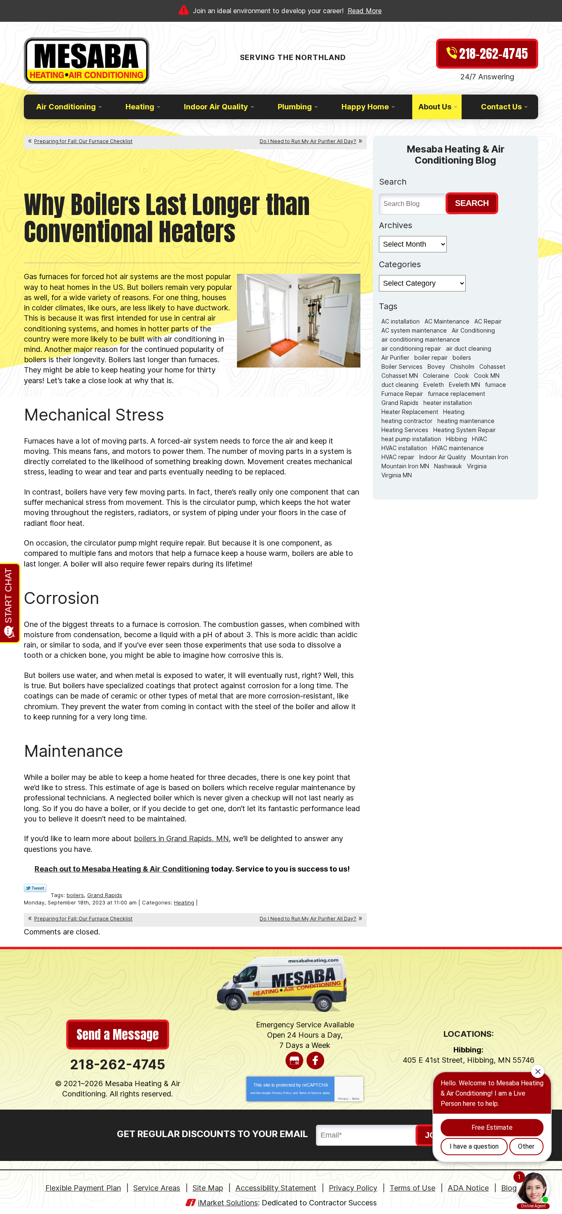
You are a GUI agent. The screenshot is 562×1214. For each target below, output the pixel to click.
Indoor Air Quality (442, 456)
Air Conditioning (473, 330)
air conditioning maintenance (420, 339)
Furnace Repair (402, 393)
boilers (75, 895)
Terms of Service (310, 1092)
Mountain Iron (489, 456)
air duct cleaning (468, 348)
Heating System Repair (464, 429)
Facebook (315, 1060)
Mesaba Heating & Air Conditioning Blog (455, 154)
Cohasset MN (399, 375)
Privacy (343, 1098)
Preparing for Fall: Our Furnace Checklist (83, 141)
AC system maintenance (414, 330)
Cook (461, 375)
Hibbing (456, 438)
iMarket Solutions (228, 1202)
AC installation (400, 321)
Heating (184, 902)
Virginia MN (396, 475)
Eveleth (433, 384)
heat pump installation (411, 438)
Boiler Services (402, 366)
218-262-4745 (117, 1065)
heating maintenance (466, 420)
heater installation (447, 402)
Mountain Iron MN (405, 465)
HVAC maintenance (458, 447)
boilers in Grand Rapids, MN (181, 838)
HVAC (479, 438)
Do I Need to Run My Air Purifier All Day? (308, 141)
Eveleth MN (464, 384)
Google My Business (294, 1060)
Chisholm (462, 366)
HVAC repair (397, 456)
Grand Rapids (104, 895)
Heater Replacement (409, 411)
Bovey (436, 366)
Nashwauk (448, 465)
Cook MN (486, 375)
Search (472, 203)
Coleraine (436, 375)
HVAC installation (404, 447)
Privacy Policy (282, 1092)
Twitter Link (35, 888)
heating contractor (406, 420)
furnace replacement (456, 393)
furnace (495, 384)
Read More (365, 11)
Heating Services (404, 429)
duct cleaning (399, 384)
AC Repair (488, 321)
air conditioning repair (411, 348)
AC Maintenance (447, 321)
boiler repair (431, 357)
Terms (356, 1098)
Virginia (477, 465)
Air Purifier (395, 357)
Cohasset (492, 366)
